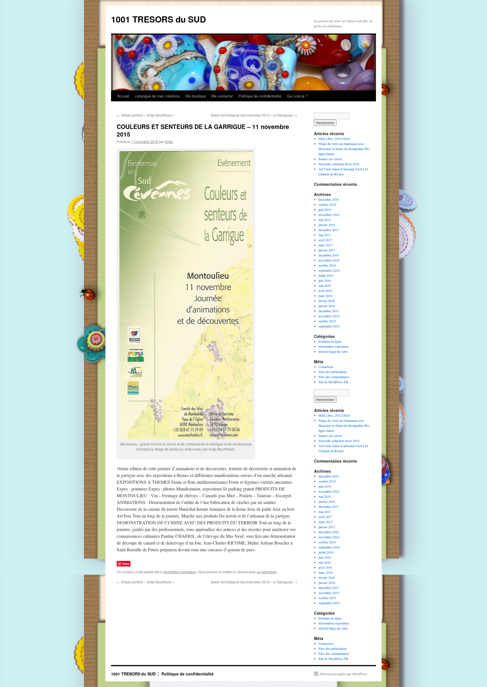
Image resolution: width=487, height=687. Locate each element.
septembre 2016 (329, 270)
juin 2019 (324, 209)
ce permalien (267, 571)
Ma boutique (196, 96)
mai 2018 (324, 219)
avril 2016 (325, 290)
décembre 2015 (328, 311)
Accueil (123, 96)
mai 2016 (324, 285)
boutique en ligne (329, 341)
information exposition (179, 571)
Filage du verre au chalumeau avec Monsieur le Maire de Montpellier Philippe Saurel (344, 148)
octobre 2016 (327, 265)
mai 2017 (324, 235)
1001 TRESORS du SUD (158, 19)
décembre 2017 (328, 229)
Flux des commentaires (333, 376)
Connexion (325, 366)
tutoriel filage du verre (333, 351)
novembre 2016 (328, 260)
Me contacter (222, 96)
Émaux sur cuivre (330, 159)
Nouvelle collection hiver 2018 (338, 164)
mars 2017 (325, 245)
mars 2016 (325, 295)
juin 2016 (324, 280)
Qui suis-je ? (297, 96)
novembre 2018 (328, 214)
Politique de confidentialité (259, 96)
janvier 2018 (326, 224)
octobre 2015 (327, 321)
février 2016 (326, 300)
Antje (169, 141)
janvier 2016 (326, 306)
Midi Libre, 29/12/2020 (334, 138)
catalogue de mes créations (157, 96)
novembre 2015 (328, 316)
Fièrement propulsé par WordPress (343, 674)
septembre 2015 (329, 326)
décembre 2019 (328, 199)
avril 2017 (325, 240)
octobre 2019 (327, 204)
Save (125, 563)
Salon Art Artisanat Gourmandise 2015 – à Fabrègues (254, 115)
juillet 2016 (325, 275)
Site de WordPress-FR (333, 382)
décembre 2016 (328, 255)
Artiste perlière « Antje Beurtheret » (145, 115)
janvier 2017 (326, 250)
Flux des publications (332, 371)
